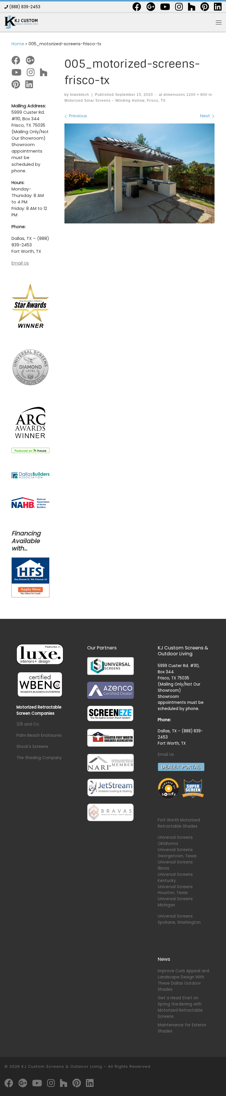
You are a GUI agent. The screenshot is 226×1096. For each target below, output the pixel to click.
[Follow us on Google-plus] (150, 6)
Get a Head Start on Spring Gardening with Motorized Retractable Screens (180, 1007)
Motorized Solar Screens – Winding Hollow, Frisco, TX (115, 100)
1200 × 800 (196, 95)
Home (17, 44)
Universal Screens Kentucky (175, 877)
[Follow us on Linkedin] (218, 6)
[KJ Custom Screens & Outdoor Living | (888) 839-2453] (21, 22)
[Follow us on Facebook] (136, 6)
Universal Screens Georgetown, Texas (177, 853)
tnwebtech (79, 95)
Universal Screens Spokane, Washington (179, 919)
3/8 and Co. (28, 724)
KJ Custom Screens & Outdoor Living (61, 1066)
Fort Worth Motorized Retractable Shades (179, 823)
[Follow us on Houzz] (191, 6)
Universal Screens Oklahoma (175, 840)
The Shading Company (39, 758)
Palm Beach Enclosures (39, 735)
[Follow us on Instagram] (179, 6)
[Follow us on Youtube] (165, 6)
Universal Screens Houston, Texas (175, 890)
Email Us (20, 263)
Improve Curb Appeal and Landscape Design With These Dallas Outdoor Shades (183, 980)
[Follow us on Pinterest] (204, 6)
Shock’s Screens (32, 746)
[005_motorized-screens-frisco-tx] (139, 173)
